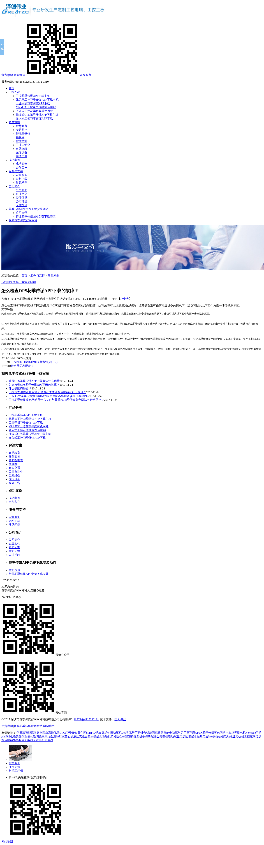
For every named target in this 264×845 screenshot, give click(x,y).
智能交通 (21, 141)
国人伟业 (120, 719)
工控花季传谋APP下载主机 (33, 95)
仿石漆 (21, 732)
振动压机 (116, 732)
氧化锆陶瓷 (34, 736)
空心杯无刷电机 (236, 732)
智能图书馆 (23, 133)
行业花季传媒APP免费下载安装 (36, 216)
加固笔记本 (189, 736)
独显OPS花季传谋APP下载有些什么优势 (34, 380)
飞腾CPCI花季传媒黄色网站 (71, 732)
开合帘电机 (161, 736)
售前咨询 (14, 763)
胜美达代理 (20, 736)
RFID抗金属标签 (99, 732)
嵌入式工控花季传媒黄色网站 (34, 110)
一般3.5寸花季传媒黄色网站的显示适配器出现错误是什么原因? (48, 396)
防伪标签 (122, 736)
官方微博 (7, 75)
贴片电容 (202, 736)
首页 (11, 88)
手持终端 (148, 736)
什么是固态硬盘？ (22, 365)
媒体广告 (21, 156)
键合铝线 (146, 732)
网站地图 (49, 726)
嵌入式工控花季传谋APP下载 (34, 118)
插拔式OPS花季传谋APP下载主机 (37, 114)
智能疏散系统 (45, 732)
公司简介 (14, 186)
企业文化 (21, 193)
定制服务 (21, 175)
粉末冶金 (47, 736)
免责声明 (7, 726)
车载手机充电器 (43, 740)
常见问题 (21, 182)
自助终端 (21, 148)
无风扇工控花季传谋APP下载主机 (37, 99)
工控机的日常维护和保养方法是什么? (34, 362)
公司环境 (21, 201)
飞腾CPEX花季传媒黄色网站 (207, 732)
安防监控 (21, 129)
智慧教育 (21, 126)
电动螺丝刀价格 (234, 736)
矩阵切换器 (26, 740)
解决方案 (14, 122)
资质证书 (21, 197)
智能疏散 (31, 732)
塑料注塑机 (135, 736)
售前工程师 (16, 770)
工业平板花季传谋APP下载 (33, 103)
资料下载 (21, 178)
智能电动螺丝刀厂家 (176, 732)
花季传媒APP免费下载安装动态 (28, 209)
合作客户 (21, 167)
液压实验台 (80, 736)
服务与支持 (16, 171)
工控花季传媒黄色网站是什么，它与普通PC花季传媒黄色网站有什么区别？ (56, 399)
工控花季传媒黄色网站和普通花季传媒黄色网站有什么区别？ (47, 392)
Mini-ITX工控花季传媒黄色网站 (36, 107)
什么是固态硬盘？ (20, 388)
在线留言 (85, 75)
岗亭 (16, 740)
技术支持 (14, 766)
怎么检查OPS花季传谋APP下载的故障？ (34, 384)
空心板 (69, 736)
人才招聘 (21, 205)
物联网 (20, 137)
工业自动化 (23, 144)
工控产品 (14, 92)
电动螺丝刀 (175, 736)
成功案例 (14, 159)
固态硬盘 (157, 732)
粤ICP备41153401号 (86, 719)
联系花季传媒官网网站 (23, 220)
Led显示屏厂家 (131, 732)
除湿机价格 (109, 736)
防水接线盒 (95, 736)
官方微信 (19, 75)
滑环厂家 (59, 736)
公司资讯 (21, 212)
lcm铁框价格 (216, 736)
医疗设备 (21, 152)
